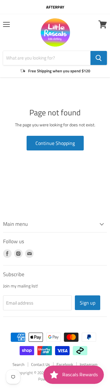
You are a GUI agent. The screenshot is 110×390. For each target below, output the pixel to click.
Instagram (88, 364)
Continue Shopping (55, 143)
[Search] (98, 58)
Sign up (87, 302)
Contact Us (40, 364)
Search (18, 364)
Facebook (65, 364)
